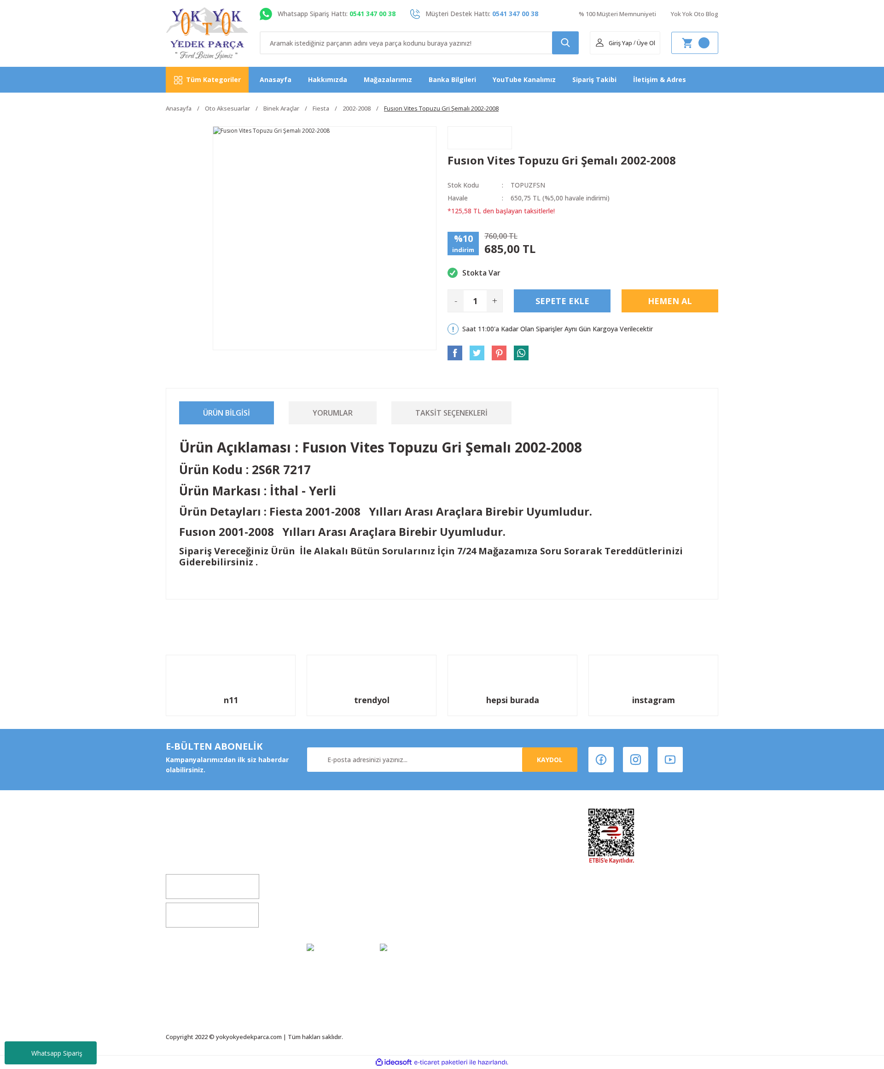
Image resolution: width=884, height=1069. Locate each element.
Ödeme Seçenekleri (480, 914)
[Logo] (207, 33)
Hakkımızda (327, 79)
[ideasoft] (393, 1062)
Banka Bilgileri (452, 79)
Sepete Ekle (562, 300)
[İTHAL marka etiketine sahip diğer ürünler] (480, 137)
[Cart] (694, 43)
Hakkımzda (325, 844)
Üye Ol (646, 43)
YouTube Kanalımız (524, 79)
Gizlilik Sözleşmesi (337, 914)
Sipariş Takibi (594, 79)
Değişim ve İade (333, 862)
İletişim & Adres (659, 79)
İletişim (319, 879)
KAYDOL (550, 759)
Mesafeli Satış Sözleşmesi (490, 862)
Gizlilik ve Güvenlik (478, 879)
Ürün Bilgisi (226, 413)
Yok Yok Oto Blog (694, 14)
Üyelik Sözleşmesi (477, 844)
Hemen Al (670, 300)
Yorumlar (333, 413)
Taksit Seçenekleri (451, 413)
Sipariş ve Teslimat (479, 897)
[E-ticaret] (441, 1062)
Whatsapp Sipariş (56, 1053)
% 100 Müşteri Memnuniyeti (617, 14)
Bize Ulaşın (324, 897)
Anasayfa (275, 79)
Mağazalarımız (388, 79)
